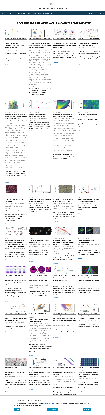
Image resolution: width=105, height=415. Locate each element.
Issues (34, 13)
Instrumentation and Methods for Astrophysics (37, 314)
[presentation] (18, 282)
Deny (18, 409)
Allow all (87, 409)
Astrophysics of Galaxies (11, 110)
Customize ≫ (53, 409)
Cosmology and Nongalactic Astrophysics (15, 38)
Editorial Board (21, 13)
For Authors (12, 13)
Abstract (7, 64)
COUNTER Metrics (49, 403)
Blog (39, 13)
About (28, 13)
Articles (3, 13)
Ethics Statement (47, 13)
